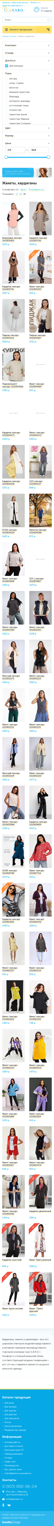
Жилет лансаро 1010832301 (37, 628)
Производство (11, 1465)
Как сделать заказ (13, 1469)
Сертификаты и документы (17, 1473)
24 (20, 194)
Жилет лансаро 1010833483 (10, 628)
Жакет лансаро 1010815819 (36, 1115)
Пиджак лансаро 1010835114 (10, 336)
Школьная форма (13, 1426)
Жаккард (14, 96)
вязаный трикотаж (19, 92)
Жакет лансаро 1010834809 (36, 385)
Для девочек (10, 1414)
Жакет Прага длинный (40, 1260)
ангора (13, 78)
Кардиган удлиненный (40, 1211)
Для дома (9, 1403)
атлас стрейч (16, 83)
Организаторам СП (14, 1450)
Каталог (13, 36)
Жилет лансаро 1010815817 (10, 1164)
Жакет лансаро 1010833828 (9, 580)
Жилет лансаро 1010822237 (10, 969)
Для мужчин (10, 1410)
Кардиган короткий (11, 1260)
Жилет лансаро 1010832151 (37, 726)
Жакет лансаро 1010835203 (36, 288)
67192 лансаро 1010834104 (9, 531)
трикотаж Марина (19, 118)
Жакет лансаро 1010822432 (36, 920)
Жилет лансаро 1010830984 (10, 823)
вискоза (13, 87)
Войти (33, 2)
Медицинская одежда (15, 1430)
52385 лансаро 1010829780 (9, 872)
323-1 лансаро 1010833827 (36, 580)
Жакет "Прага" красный (36, 1310)
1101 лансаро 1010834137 (36, 482)
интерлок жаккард (19, 101)
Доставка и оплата (13, 1446)
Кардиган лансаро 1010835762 (38, 239)
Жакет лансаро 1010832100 (36, 774)
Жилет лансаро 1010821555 (37, 1018)
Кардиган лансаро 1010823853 (11, 920)
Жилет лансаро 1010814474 (37, 1164)
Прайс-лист (10, 1461)
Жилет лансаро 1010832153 (37, 677)
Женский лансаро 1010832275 (11, 677)
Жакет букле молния (12, 1308)
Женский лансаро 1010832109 (11, 774)
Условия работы (12, 1442)
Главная (5, 36)
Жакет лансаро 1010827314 (36, 872)
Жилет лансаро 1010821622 (10, 1018)
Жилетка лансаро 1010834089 (38, 531)
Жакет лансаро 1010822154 (36, 969)
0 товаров (46, 10)
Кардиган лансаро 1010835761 (11, 288)
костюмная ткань (18, 105)
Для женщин (16, 65)
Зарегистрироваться (12, 5)
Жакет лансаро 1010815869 (9, 1115)
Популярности (36, 189)
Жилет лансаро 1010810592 (10, 1212)
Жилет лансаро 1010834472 (37, 434)
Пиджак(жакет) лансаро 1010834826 (12, 385)
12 (17, 194)
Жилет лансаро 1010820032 (37, 1066)
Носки (7, 1422)
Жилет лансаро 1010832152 (10, 726)
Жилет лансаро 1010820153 (10, 1066)
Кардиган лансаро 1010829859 (38, 823)
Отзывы (8, 1458)
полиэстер (15, 110)
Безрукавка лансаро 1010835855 (12, 239)
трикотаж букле (18, 114)
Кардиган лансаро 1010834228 (11, 482)
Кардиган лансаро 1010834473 (11, 434)
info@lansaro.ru (14, 1499)
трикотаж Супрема (19, 123)
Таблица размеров (13, 1454)
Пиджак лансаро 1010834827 (37, 336)
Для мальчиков (11, 1418)
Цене (23, 189)
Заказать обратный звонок (15, 2)
